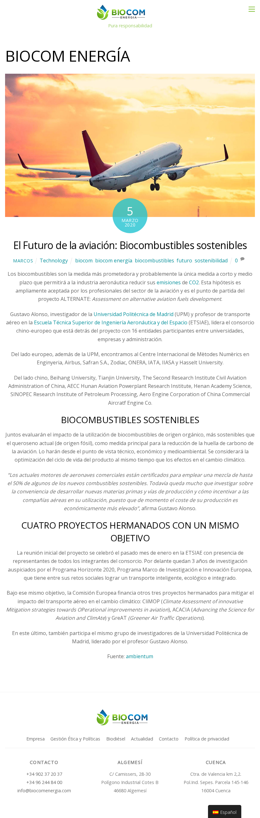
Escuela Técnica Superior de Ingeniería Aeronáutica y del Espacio (110, 322)
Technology (54, 260)
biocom (84, 260)
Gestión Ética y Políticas (75, 739)
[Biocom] (128, 16)
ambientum (139, 656)
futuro (184, 260)
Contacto (169, 739)
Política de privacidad (207, 739)
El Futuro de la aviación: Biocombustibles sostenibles (130, 245)
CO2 (194, 282)
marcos (23, 261)
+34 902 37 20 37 (44, 774)
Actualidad (142, 739)
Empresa (35, 739)
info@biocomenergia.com (44, 791)
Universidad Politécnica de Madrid (133, 314)
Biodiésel (115, 739)
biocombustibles (154, 260)
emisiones (169, 282)
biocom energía (113, 260)
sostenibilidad (211, 260)
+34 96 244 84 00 (44, 782)
